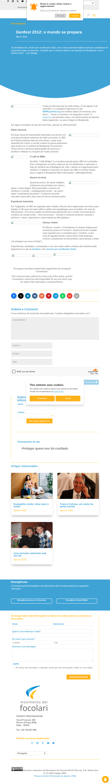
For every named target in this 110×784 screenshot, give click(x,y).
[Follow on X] (43, 743)
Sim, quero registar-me (39, 421)
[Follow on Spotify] (53, 743)
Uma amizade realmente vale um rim (30, 554)
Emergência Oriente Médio (77, 600)
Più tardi (60, 15)
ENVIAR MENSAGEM (78, 677)
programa (47, 117)
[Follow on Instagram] (37, 743)
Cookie (46, 776)
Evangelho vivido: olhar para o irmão (31, 505)
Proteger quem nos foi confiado (45, 448)
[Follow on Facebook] (32, 743)
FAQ (74, 776)
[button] (99, 601)
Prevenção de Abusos (26, 7)
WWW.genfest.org (52, 111)
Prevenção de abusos (60, 776)
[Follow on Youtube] (48, 743)
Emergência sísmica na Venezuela (31, 600)
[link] (14, 296)
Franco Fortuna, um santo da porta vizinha (76, 505)
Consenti (75, 15)
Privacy (37, 776)
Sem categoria (18, 23)
